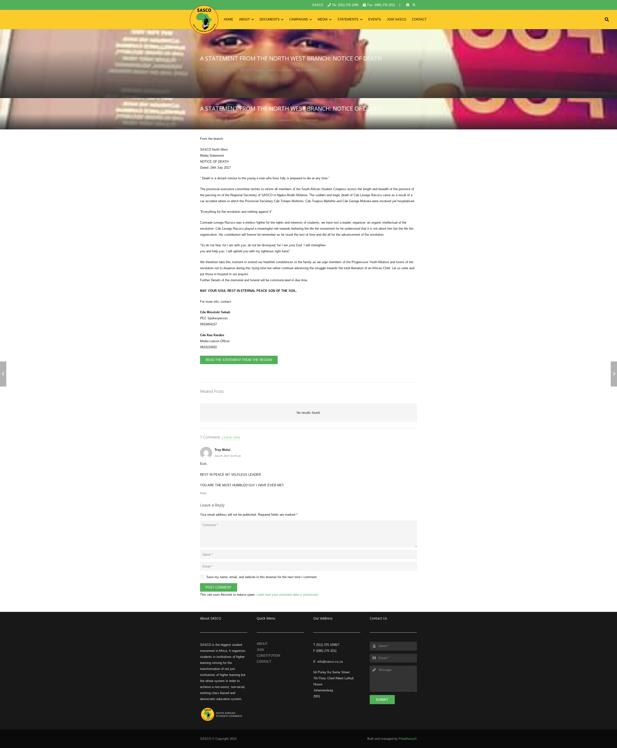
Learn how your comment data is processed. (288, 594)
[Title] (204, 19)
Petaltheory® (408, 739)
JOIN (260, 650)
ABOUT (262, 644)
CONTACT (264, 661)
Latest (270, 70)
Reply (203, 493)
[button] (252, 19)
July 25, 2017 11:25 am (228, 455)
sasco (232, 70)
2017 (249, 70)
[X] (414, 5)
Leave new (230, 437)
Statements (285, 70)
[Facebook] (407, 5)
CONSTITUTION (268, 655)
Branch (259, 70)
